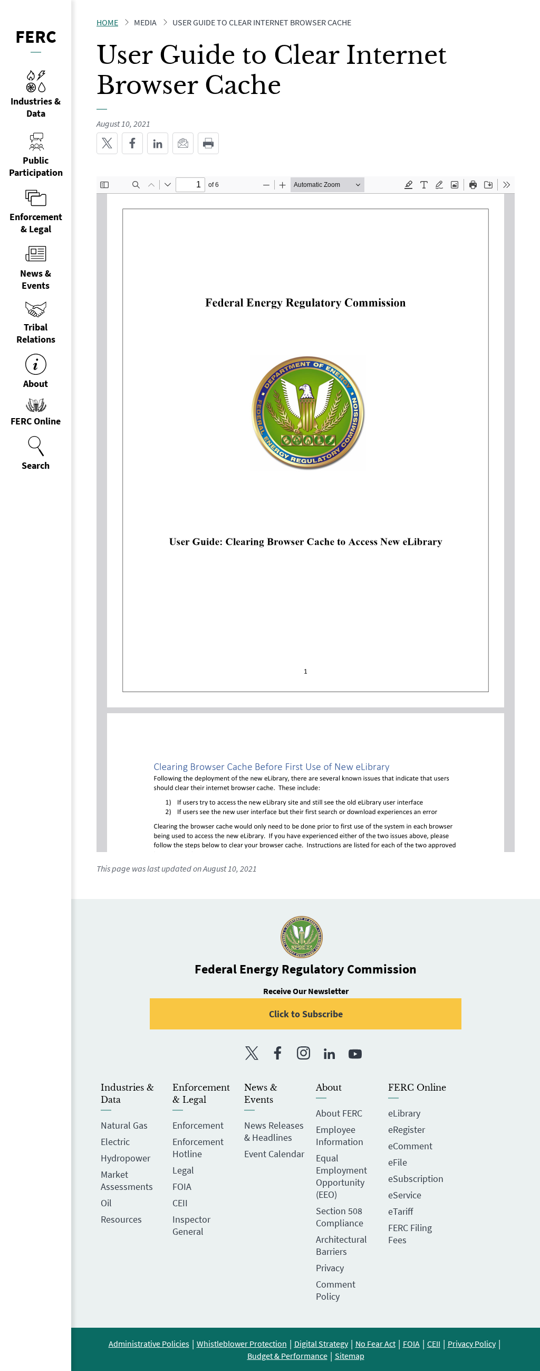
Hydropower (125, 1158)
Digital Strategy (321, 1343)
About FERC (339, 1113)
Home (107, 22)
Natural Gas (124, 1125)
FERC (35, 36)
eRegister (406, 1129)
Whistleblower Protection (242, 1343)
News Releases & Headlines (274, 1131)
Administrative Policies (149, 1343)
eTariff (400, 1211)
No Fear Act (375, 1343)
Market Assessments (127, 1180)
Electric (115, 1142)
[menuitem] (35, 453)
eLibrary (404, 1113)
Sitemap (349, 1355)
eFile (397, 1162)
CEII (180, 1203)
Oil (106, 1203)
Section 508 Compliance (339, 1217)
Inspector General (191, 1225)
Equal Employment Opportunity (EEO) (341, 1176)
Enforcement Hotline (198, 1148)
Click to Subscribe (306, 1014)
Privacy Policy (472, 1343)
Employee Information (339, 1135)
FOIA (181, 1186)
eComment (410, 1146)
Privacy (330, 1268)
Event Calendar (274, 1154)
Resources (121, 1219)
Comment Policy (335, 1290)
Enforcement (198, 1125)
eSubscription (415, 1179)
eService (404, 1195)
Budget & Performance (287, 1355)
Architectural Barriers (341, 1245)
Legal (183, 1170)
